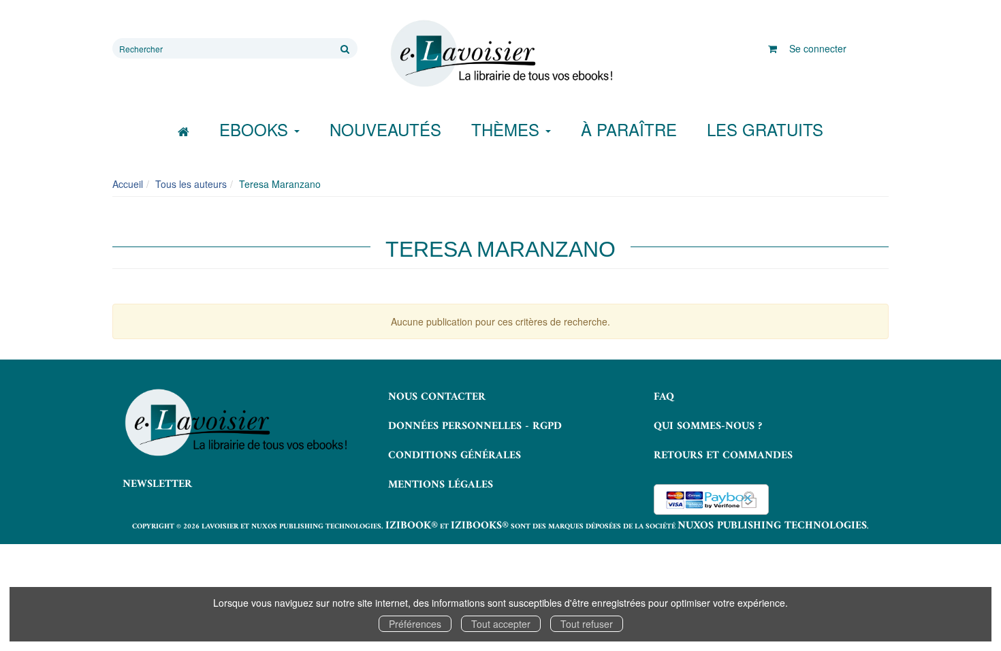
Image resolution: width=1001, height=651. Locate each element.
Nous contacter (437, 397)
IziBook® (411, 525)
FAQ (664, 397)
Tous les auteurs (191, 184)
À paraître (629, 129)
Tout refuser (586, 624)
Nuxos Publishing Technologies (772, 525)
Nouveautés (385, 129)
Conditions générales (454, 455)
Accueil (127, 184)
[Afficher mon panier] (772, 48)
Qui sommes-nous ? (708, 426)
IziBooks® (480, 525)
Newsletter (157, 484)
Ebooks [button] (256, 129)
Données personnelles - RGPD (475, 426)
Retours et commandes (723, 455)
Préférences (415, 624)
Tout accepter (500, 624)
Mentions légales (440, 484)
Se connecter (817, 48)
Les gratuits (765, 129)
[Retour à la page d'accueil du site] (500, 53)
